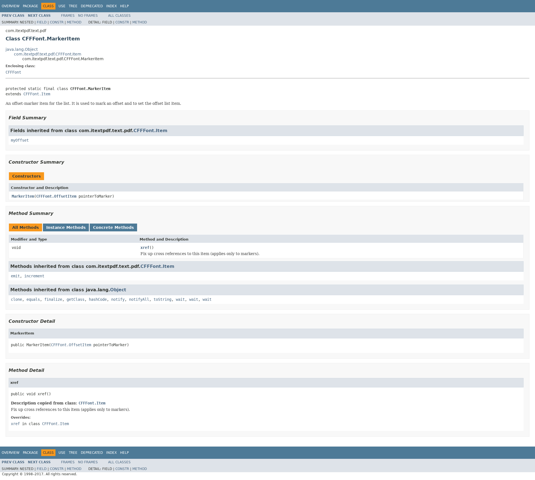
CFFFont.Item (36, 94)
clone (16, 299)
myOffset (20, 140)
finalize (53, 299)
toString (162, 299)
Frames (68, 16)
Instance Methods (66, 227)
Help (124, 6)
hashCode (98, 299)
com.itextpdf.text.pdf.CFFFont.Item (47, 54)
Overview (11, 6)
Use (62, 6)
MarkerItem (23, 196)
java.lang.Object (22, 49)
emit (15, 276)
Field (42, 22)
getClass (75, 299)
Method (74, 22)
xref (144, 247)
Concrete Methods (113, 227)
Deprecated (92, 6)
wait (180, 299)
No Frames (88, 16)
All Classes (119, 16)
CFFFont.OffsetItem (56, 196)
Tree (73, 6)
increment (34, 276)
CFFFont (13, 72)
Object (118, 289)
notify (118, 299)
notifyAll (139, 299)
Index (111, 6)
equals (33, 299)
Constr (57, 22)
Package (30, 6)
